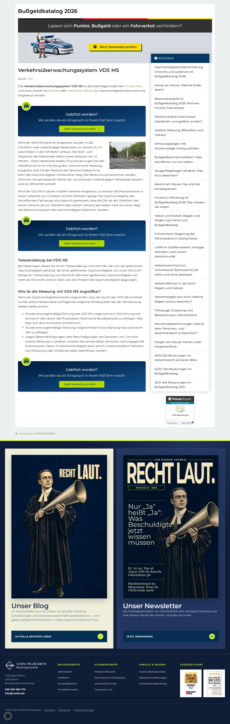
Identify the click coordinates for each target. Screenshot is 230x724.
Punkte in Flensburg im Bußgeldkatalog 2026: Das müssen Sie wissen (180, 202)
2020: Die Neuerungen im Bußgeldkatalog (173, 371)
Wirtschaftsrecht (67, 683)
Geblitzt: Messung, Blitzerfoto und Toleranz (179, 133)
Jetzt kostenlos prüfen (117, 47)
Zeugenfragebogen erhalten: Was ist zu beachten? (179, 173)
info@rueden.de (15, 693)
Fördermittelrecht (105, 671)
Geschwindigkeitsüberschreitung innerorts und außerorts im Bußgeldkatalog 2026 (179, 71)
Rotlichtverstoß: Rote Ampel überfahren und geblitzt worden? (179, 119)
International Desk (105, 683)
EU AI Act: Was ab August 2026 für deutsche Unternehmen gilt (145, 571)
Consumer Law (103, 689)
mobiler (53, 90)
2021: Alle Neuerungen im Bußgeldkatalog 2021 (173, 385)
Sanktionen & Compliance (110, 677)
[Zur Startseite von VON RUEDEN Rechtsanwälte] (28, 665)
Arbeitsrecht (65, 671)
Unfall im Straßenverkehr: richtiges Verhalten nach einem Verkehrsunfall (179, 252)
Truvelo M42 (133, 86)
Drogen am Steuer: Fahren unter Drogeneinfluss (178, 344)
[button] (8, 716)
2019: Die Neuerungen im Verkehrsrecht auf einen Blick (176, 358)
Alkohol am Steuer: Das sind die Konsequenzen (177, 186)
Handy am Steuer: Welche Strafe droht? (178, 88)
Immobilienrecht (68, 689)
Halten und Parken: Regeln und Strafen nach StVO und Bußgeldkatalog (177, 220)
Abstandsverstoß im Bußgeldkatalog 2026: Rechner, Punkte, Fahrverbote (177, 103)
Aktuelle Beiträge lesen (58, 636)
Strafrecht (63, 677)
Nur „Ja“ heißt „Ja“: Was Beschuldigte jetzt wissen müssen (146, 524)
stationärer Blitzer (80, 90)
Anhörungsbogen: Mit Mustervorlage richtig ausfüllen (177, 146)
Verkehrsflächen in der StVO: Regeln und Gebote (175, 286)
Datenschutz (64, 710)
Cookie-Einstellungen (84, 710)
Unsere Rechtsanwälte (152, 671)
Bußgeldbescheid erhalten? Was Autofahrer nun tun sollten (178, 160)
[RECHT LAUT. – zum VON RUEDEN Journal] (59, 527)
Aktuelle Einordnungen (153, 677)
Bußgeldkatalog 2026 (47, 11)
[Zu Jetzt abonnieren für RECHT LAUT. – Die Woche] (170, 527)
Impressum (49, 710)
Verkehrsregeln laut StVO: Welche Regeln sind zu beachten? (179, 299)
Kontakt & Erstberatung (153, 683)
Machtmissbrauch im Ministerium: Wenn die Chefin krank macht (143, 586)
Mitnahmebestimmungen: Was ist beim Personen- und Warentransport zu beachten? (179, 328)
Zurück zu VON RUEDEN (36, 433)
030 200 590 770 (15, 689)
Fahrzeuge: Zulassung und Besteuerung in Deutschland (176, 313)
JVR (30, 79)
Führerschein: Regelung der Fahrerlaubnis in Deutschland (176, 236)
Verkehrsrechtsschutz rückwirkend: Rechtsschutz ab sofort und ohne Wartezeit (176, 270)
